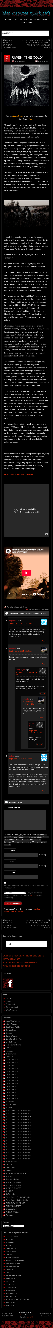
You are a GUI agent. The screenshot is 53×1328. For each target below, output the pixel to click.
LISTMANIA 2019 (12, 1081)
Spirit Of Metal (11, 1287)
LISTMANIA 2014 (12, 1066)
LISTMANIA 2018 (12, 1078)
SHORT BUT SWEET (13, 1188)
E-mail (12, 861)
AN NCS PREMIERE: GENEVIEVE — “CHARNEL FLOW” (10, 44)
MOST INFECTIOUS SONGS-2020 (18, 1143)
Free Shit (9, 1048)
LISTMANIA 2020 (12, 1084)
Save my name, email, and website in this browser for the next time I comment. (26, 887)
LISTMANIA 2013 (12, 1063)
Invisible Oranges (12, 1266)
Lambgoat (9, 1269)
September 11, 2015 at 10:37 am (35, 732)
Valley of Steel (11, 1305)
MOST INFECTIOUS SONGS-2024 (18, 1155)
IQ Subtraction (11, 1054)
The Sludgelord (11, 1293)
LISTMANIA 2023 (12, 1093)
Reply (44, 641)
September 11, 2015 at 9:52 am (20, 651)
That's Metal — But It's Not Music (17, 1197)
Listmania (9, 1057)
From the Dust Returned (15, 1260)
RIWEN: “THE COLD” (27, 57)
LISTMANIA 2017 (12, 1075)
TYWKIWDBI (10, 1302)
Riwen (47, 609)
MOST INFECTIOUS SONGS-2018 (18, 1137)
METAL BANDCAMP (13, 1275)
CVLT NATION (11, 1249)
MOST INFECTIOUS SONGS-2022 (18, 1149)
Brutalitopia (10, 1246)
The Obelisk (10, 1290)
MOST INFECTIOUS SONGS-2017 (18, 1134)
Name (13, 850)
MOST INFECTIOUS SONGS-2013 (18, 1122)
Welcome (9, 1215)
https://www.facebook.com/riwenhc (18, 474)
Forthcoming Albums (13, 1045)
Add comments (43, 61)
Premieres (9, 1170)
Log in (8, 1001)
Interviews (9, 1051)
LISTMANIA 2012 (12, 1060)
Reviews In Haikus (12, 1179)
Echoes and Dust (12, 1258)
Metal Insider (10, 1278)
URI (14, 872)
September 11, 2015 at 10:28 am (29, 703)
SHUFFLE (9, 1191)
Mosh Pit (9, 1108)
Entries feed (10, 1004)
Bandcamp (10, 1239)
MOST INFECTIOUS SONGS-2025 (18, 1158)
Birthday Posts (11, 1030)
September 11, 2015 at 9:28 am (20, 623)
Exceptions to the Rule (14, 1039)
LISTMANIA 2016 (12, 1072)
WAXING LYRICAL (12, 1212)
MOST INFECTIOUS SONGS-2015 (18, 1128)
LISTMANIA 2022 (12, 1090)
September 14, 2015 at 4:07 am (20, 759)
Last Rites (9, 1272)
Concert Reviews (12, 1036)
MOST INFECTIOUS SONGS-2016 (18, 1131)
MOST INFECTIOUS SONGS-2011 (18, 1117)
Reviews (9, 1176)
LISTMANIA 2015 (12, 1069)
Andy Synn (40, 609)
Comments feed (12, 1007)
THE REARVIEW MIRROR (15, 1203)
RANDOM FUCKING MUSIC (16, 1173)
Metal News (10, 1102)
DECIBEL (9, 1254)
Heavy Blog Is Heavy (13, 1263)
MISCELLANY (11, 1105)
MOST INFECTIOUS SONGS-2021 (18, 1146)
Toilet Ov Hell (11, 1296)
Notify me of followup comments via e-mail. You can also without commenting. (23, 895)
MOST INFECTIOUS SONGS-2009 (18, 1111)
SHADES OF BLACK (13, 1185)
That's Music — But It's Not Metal (17, 1200)
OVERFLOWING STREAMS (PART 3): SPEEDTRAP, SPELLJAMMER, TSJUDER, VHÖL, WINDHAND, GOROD (36, 44)
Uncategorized (11, 1209)
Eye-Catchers (11, 1042)
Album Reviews (20, 61)
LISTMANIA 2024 (12, 1096)
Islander (16, 607)
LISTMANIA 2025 (12, 1099)
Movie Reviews (11, 1161)
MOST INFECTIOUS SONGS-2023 (18, 1152)
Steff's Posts (10, 1194)
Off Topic (9, 1164)
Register (9, 998)
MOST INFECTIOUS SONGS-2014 (18, 1126)
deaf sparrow (11, 1251)
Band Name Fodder (13, 1027)
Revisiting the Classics (14, 1182)
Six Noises (10, 1284)
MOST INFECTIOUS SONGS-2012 (18, 1119)
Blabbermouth (11, 1243)
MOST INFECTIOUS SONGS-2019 (18, 1140)
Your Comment (14, 808)
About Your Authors (13, 1021)
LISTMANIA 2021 (12, 1087)
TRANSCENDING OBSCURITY (17, 1299)
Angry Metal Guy (12, 1237)
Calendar (9, 1033)
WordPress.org (11, 1010)
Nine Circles (10, 1281)
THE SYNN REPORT (13, 1206)
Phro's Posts (10, 1167)
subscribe (33, 895)
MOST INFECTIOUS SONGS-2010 (18, 1114)
